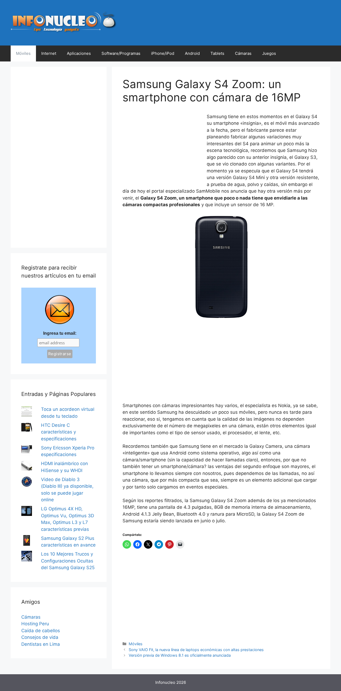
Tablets (217, 53)
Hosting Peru (35, 623)
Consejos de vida (39, 637)
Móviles (23, 53)
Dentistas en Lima (40, 644)
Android (192, 53)
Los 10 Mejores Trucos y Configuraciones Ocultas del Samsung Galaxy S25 (68, 560)
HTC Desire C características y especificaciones (58, 432)
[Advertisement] (162, 148)
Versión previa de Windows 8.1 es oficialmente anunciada (180, 655)
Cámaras (243, 53)
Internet (48, 53)
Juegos (269, 53)
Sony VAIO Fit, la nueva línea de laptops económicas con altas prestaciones (196, 649)
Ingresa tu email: (59, 333)
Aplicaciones (79, 53)
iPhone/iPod (162, 53)
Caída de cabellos (40, 630)
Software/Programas (121, 53)
